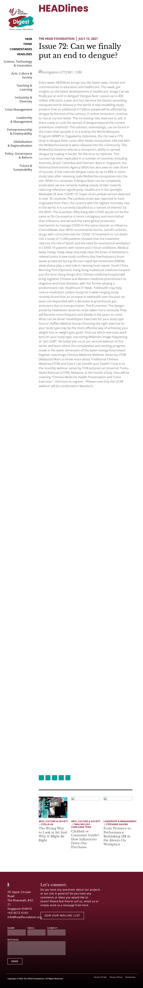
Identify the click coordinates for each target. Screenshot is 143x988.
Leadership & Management (21, 120)
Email (31, 928)
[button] (126, 16)
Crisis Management (18, 109)
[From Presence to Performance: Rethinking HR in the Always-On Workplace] (118, 807)
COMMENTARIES (21, 49)
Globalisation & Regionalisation (20, 144)
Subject (52, 928)
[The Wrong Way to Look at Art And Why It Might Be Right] (53, 807)
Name (11, 928)
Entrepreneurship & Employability (19, 132)
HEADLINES (24, 54)
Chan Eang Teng (81, 827)
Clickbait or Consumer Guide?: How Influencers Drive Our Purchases (85, 839)
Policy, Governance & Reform (18, 156)
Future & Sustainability (22, 168)
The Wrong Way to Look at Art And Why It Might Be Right (53, 834)
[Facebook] (9, 921)
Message (13, 940)
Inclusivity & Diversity (23, 99)
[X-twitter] (16, 921)
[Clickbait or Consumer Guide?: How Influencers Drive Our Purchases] (85, 807)
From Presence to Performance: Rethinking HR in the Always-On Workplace (117, 836)
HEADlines (63, 8)
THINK (27, 44)
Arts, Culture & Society (21, 75)
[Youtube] (22, 921)
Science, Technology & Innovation (18, 63)
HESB (28, 39)
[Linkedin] (29, 921)
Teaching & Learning (24, 87)
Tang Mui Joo (82, 824)
